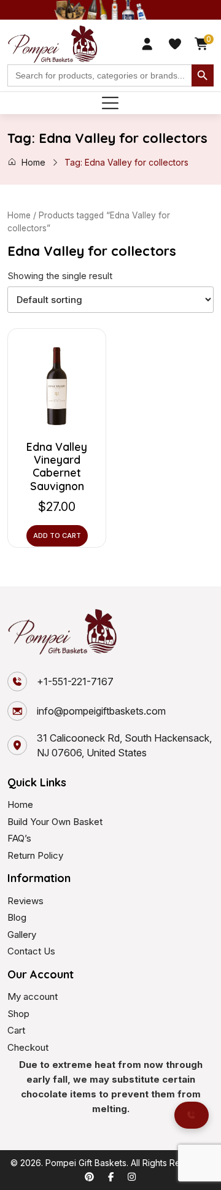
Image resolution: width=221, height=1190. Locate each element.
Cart (16, 1030)
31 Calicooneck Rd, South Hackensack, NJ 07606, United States (124, 745)
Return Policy (35, 855)
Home (33, 162)
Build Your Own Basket (55, 821)
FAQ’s (19, 838)
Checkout (27, 1047)
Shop (18, 1013)
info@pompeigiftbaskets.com (101, 711)
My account (32, 996)
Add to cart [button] (57, 535)
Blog (16, 917)
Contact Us (31, 951)
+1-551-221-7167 (75, 681)
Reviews (25, 901)
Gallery (21, 934)
